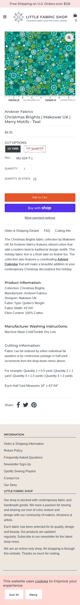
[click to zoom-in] (69, 37)
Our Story (10, 485)
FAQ (47, 230)
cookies (41, 581)
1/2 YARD (12, 148)
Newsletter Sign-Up (17, 464)
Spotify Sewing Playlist (20, 471)
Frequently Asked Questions (23, 457)
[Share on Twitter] (26, 405)
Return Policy (13, 450)
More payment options (40, 217)
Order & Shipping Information (24, 443)
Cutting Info (63, 230)
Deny (34, 594)
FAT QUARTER (34, 148)
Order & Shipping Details (22, 230)
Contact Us (11, 478)
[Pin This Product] (34, 405)
